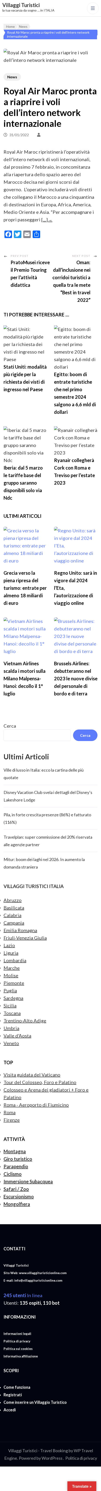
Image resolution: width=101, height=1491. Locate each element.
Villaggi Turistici (21, 5)
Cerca (10, 726)
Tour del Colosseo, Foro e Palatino (40, 1082)
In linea (23, 1295)
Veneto (11, 1043)
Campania (14, 922)
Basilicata (14, 907)
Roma (10, 1112)
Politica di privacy (81, 1458)
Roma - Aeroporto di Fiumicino (36, 1105)
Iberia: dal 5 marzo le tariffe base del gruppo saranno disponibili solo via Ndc (23, 483)
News (12, 77)
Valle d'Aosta (17, 1035)
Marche (12, 968)
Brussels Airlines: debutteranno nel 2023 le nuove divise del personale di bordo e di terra (75, 678)
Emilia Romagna (20, 930)
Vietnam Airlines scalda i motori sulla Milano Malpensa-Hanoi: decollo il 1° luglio (25, 678)
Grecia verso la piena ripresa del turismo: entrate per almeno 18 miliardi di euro (25, 588)
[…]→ (46, 219)
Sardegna (13, 998)
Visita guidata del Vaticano (32, 1074)
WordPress (52, 1458)
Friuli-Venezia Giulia (25, 938)
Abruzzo (13, 900)
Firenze (12, 1120)
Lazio (9, 945)
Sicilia (10, 1005)
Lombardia (15, 960)
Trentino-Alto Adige (25, 1020)
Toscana (12, 1013)
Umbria (11, 1028)
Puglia (10, 990)
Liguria (11, 953)
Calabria (12, 915)
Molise (11, 975)
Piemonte (14, 983)
